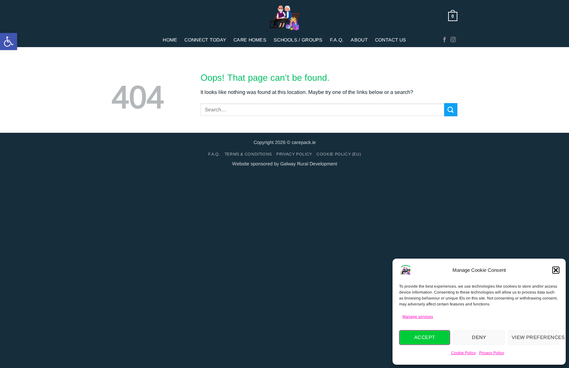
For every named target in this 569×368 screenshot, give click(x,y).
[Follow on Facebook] (444, 40)
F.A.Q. (337, 39)
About (359, 39)
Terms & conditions (248, 154)
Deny (479, 337)
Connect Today (205, 39)
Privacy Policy (491, 353)
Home (170, 39)
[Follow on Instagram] (453, 40)
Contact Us (390, 39)
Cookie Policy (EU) (338, 154)
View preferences (535, 337)
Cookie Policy (463, 353)
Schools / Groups (298, 39)
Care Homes (249, 39)
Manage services (417, 316)
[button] (8, 41)
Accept (424, 337)
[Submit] (450, 109)
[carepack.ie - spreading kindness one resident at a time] (284, 16)
